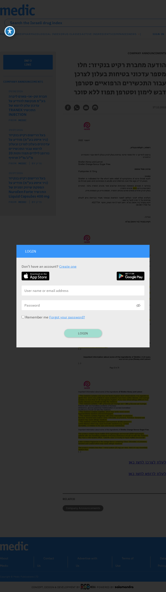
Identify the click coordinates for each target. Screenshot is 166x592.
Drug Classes (71, 34)
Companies (120, 34)
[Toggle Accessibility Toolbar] (10, 31)
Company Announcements (83, 508)
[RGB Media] (88, 587)
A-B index (15, 34)
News (133, 34)
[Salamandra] (124, 587)
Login (83, 333)
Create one (68, 266)
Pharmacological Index (42, 34)
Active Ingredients (97, 34)
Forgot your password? (67, 317)
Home (4, 34)
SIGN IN (158, 34)
